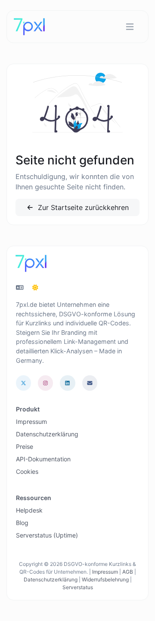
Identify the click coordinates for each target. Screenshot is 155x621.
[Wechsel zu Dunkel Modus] (35, 287)
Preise (24, 446)
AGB (127, 571)
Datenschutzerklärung (47, 434)
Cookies (27, 471)
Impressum (31, 421)
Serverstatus (77, 587)
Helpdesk (29, 510)
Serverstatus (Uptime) (47, 535)
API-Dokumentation (43, 459)
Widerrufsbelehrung (105, 579)
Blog (22, 522)
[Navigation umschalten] (129, 27)
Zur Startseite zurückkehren (82, 207)
